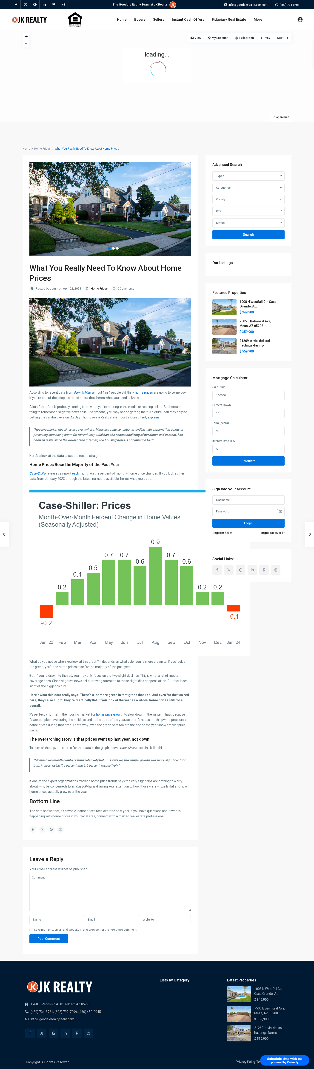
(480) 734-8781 (289, 4)
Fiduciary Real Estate (229, 19)
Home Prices (42, 148)
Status (220, 223)
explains (154, 417)
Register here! (222, 532)
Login (248, 523)
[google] (35, 4)
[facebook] (16, 4)
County (220, 199)
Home (122, 19)
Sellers (158, 19)
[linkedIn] (44, 4)
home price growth (109, 714)
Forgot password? (272, 532)
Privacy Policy (246, 1062)
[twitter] (25, 4)
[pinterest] (53, 4)
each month (80, 473)
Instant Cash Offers (188, 19)
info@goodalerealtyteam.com (52, 1019)
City (218, 211)
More (258, 19)
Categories (223, 187)
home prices (144, 392)
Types (220, 176)
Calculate (248, 461)
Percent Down (221, 405)
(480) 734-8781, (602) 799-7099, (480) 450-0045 (66, 1012)
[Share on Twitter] (42, 829)
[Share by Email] (60, 829)
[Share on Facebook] (32, 829)
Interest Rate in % (223, 441)
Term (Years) (220, 423)
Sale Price (218, 387)
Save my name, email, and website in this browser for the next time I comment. (85, 929)
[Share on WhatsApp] (51, 829)
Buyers (140, 19)
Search (248, 234)
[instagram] (63, 4)
